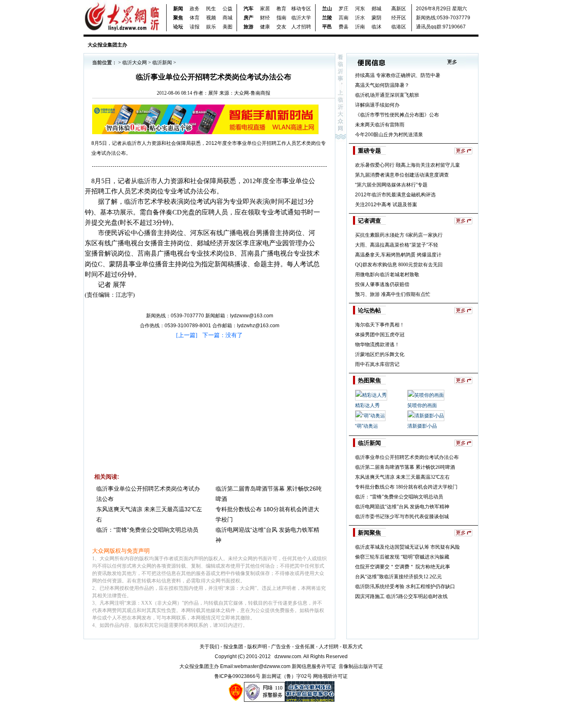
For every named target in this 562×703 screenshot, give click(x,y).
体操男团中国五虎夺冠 (379, 335)
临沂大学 (301, 18)
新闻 (178, 9)
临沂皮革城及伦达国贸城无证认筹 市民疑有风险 (407, 547)
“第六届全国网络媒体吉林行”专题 (391, 185)
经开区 (398, 18)
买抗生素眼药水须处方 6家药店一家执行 (399, 235)
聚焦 (178, 18)
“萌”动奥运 (366, 426)
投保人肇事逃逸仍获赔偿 (382, 284)
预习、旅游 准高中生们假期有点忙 (392, 294)
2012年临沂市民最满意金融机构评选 (395, 195)
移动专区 (301, 9)
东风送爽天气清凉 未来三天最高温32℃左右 (402, 477)
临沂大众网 (134, 62)
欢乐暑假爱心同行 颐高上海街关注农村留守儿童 (407, 165)
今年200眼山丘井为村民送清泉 (389, 134)
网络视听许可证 (330, 676)
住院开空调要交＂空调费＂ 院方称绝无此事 (402, 567)
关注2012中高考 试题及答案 (386, 204)
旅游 (248, 27)
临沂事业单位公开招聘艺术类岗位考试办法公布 (407, 457)
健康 (265, 27)
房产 (248, 18)
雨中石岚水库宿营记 (377, 364)
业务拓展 (305, 646)
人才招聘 (301, 27)
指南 (281, 18)
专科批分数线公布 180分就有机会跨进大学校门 (406, 487)
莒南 (343, 18)
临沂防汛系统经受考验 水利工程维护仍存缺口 (405, 586)
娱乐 (211, 27)
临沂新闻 (162, 62)
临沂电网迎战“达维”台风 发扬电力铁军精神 (402, 507)
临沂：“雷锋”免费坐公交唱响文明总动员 (147, 529)
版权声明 (257, 646)
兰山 (327, 9)
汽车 (248, 9)
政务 (195, 9)
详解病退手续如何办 (377, 105)
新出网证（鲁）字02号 (287, 676)
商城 (227, 18)
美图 (227, 27)
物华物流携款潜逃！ (377, 344)
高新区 (398, 9)
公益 (227, 9)
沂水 (360, 18)
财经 (265, 18)
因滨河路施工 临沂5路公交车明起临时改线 (401, 596)
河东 (360, 9)
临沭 (376, 27)
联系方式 (352, 646)
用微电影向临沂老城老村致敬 (387, 274)
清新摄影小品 (422, 426)
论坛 (178, 27)
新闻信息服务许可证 (314, 666)
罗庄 (343, 9)
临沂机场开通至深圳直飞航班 (387, 95)
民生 (211, 9)
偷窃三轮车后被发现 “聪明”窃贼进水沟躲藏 (402, 557)
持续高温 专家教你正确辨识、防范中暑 (397, 75)
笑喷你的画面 (422, 405)
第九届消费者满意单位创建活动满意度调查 (402, 175)
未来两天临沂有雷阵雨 (379, 125)
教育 (281, 9)
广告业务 (281, 646)
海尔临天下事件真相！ (379, 325)
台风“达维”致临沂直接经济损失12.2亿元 (398, 577)
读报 (195, 27)
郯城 (376, 9)
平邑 (327, 27)
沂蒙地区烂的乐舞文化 (379, 354)
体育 (195, 18)
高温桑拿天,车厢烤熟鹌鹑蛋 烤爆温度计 (398, 255)
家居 (265, 9)
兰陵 (327, 18)
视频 (211, 18)
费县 (343, 27)
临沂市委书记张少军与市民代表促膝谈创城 (402, 516)
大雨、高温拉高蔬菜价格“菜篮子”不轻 (396, 245)
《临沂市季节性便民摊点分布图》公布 (397, 115)
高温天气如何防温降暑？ (382, 85)
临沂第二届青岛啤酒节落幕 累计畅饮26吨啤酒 (405, 467)
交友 (281, 27)
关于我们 (209, 646)
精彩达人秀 (367, 405)
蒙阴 (376, 18)
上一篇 (186, 335)
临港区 (398, 27)
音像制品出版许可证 (361, 666)
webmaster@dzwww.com (262, 666)
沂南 (360, 27)
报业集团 (233, 646)
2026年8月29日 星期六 (441, 9)
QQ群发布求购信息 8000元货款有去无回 (399, 265)
